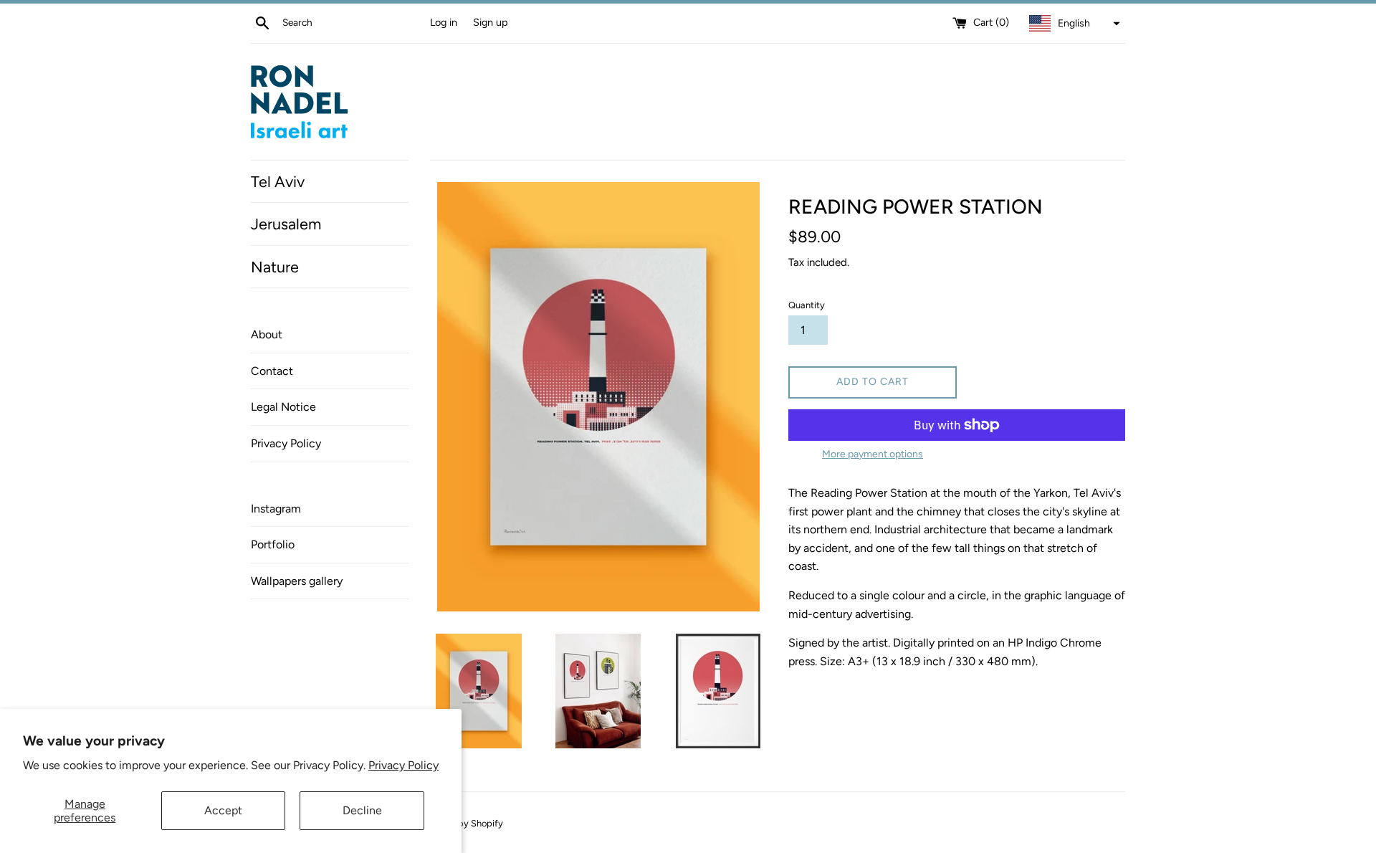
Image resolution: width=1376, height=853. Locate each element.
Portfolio (273, 544)
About (266, 334)
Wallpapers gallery (297, 581)
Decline (362, 810)
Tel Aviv (278, 181)
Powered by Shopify (461, 823)
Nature (275, 266)
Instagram (276, 508)
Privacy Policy (403, 765)
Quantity (806, 305)
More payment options (872, 454)
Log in (443, 22)
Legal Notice (283, 407)
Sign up (490, 22)
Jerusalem (286, 223)
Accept (223, 810)
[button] (1073, 23)
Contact (272, 371)
